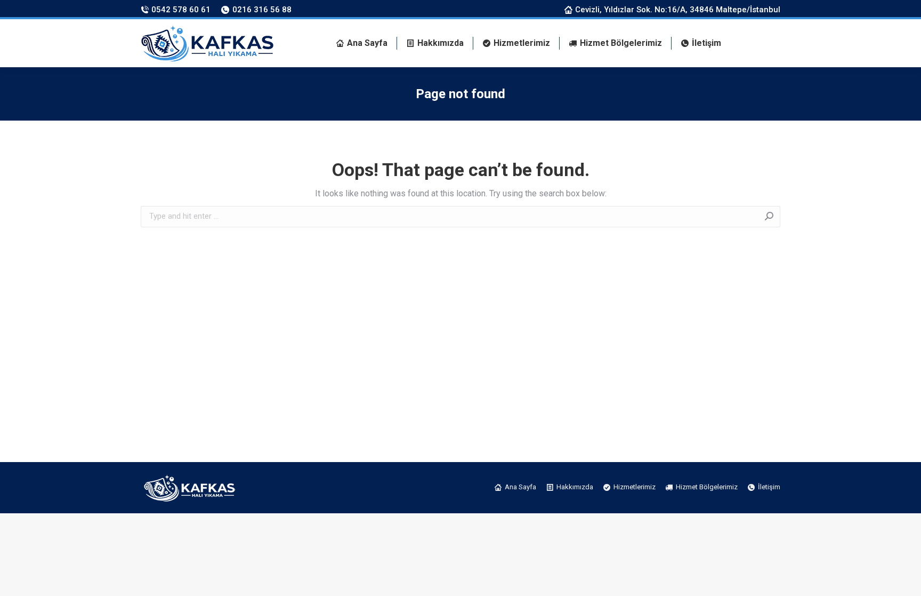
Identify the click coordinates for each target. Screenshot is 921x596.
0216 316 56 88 (261, 9)
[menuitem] (362, 43)
